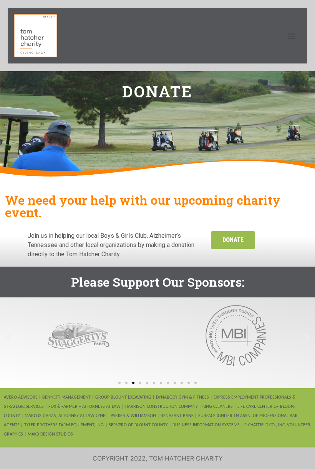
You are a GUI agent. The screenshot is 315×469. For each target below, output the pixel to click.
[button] (291, 35)
